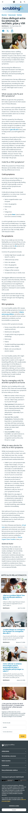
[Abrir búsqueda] (24, 2)
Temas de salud (12, 15)
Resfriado (19, 15)
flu (16, 246)
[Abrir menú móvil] (2, 2)
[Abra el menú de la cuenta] (21, 2)
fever (13, 214)
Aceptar (14, 809)
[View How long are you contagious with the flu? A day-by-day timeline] (14, 619)
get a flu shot (14, 129)
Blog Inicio (4, 15)
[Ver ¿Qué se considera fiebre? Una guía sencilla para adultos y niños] (14, 585)
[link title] (14, 2)
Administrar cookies (14, 805)
